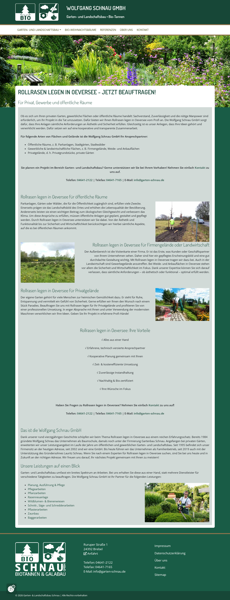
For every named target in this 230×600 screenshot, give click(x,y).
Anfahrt (92, 553)
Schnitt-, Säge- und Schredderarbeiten (51, 505)
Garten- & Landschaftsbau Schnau (41, 595)
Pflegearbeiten (37, 489)
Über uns (126, 30)
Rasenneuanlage (38, 497)
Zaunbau (33, 513)
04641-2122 (85, 180)
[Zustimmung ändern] (11, 588)
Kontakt (143, 30)
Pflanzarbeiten (37, 493)
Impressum (163, 546)
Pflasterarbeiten (37, 509)
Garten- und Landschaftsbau (38, 30)
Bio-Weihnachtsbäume (80, 30)
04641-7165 (114, 180)
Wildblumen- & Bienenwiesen (46, 501)
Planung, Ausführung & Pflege (46, 485)
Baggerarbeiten (37, 517)
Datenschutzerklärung (170, 553)
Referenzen (108, 30)
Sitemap (160, 575)
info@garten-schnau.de (149, 180)
